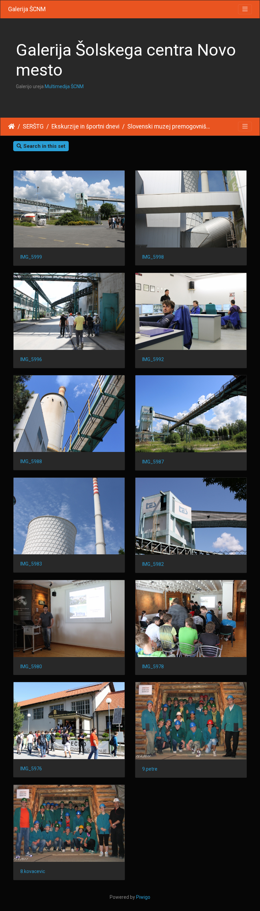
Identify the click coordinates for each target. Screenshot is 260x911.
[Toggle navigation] (245, 9)
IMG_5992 (153, 359)
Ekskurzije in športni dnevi (85, 126)
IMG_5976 (31, 768)
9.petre (149, 769)
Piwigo (143, 897)
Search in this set (44, 146)
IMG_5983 (31, 564)
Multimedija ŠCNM (64, 86)
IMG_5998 (153, 257)
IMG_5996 (31, 359)
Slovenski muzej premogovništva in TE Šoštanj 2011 (169, 126)
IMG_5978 (153, 666)
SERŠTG (33, 126)
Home (11, 126)
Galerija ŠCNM (27, 9)
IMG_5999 (31, 257)
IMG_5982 (153, 564)
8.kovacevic (32, 871)
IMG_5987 (153, 461)
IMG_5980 (31, 666)
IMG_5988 (31, 461)
